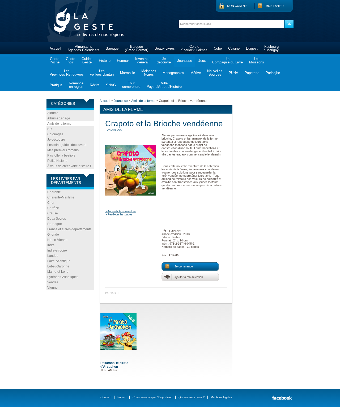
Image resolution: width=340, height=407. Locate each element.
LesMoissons (256, 60)
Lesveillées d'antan (102, 72)
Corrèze (53, 208)
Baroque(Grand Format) (136, 48)
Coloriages (55, 134)
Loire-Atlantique (58, 261)
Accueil (55, 48)
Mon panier (275, 5)
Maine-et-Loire (58, 272)
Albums (52, 113)
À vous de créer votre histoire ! (69, 166)
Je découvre (56, 139)
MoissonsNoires (148, 72)
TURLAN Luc (113, 129)
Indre (51, 245)
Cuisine (234, 48)
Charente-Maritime (60, 197)
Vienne (52, 287)
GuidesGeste (87, 60)
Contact (105, 397)
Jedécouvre (164, 60)
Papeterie (252, 73)
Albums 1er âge (58, 118)
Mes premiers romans (63, 150)
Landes (52, 256)
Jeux (202, 61)
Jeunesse (184, 61)
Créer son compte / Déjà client (152, 397)
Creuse (52, 213)
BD (49, 129)
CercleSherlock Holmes (194, 48)
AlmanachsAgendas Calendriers (83, 48)
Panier (121, 397)
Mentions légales (221, 397)
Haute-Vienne (57, 240)
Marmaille (127, 73)
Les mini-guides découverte (67, 145)
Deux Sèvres (56, 218)
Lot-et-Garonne (58, 266)
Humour (123, 61)
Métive (195, 73)
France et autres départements (69, 229)
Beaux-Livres (165, 48)
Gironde (53, 234)
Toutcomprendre (131, 85)
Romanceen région (76, 85)
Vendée (52, 282)
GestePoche (55, 60)
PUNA (233, 73)
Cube (218, 48)
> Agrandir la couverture (120, 211)
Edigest (252, 48)
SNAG (111, 85)
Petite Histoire (57, 161)
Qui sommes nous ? (191, 397)
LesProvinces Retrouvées (67, 72)
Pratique (56, 85)
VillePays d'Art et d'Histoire (164, 85)
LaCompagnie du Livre (227, 60)
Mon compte (237, 5)
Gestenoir (70, 60)
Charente (54, 192)
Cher (50, 203)
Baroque (112, 48)
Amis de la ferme (59, 123)
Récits (95, 85)
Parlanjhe (273, 73)
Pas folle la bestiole (61, 155)
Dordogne (54, 224)
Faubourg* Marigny (271, 48)
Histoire (104, 61)
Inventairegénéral (142, 60)
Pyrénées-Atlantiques (62, 277)
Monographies (173, 73)
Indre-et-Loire (57, 250)
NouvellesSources (214, 72)
